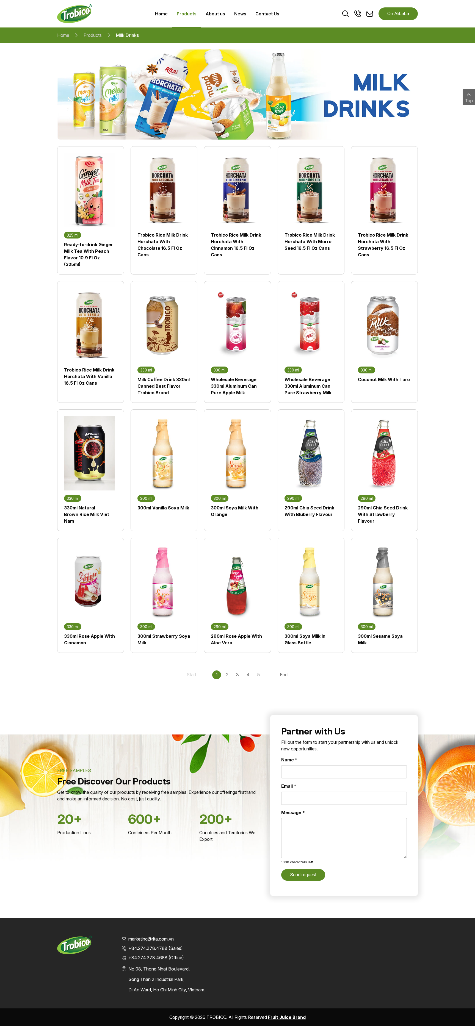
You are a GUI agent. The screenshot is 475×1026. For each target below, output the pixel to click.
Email (288, 786)
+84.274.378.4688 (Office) (156, 957)
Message (293, 812)
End (284, 674)
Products (93, 35)
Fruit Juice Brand (287, 1017)
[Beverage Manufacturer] (74, 13)
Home (63, 35)
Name (289, 759)
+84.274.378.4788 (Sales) (155, 948)
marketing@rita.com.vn (151, 939)
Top (469, 100)
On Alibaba (398, 13)
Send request (303, 874)
